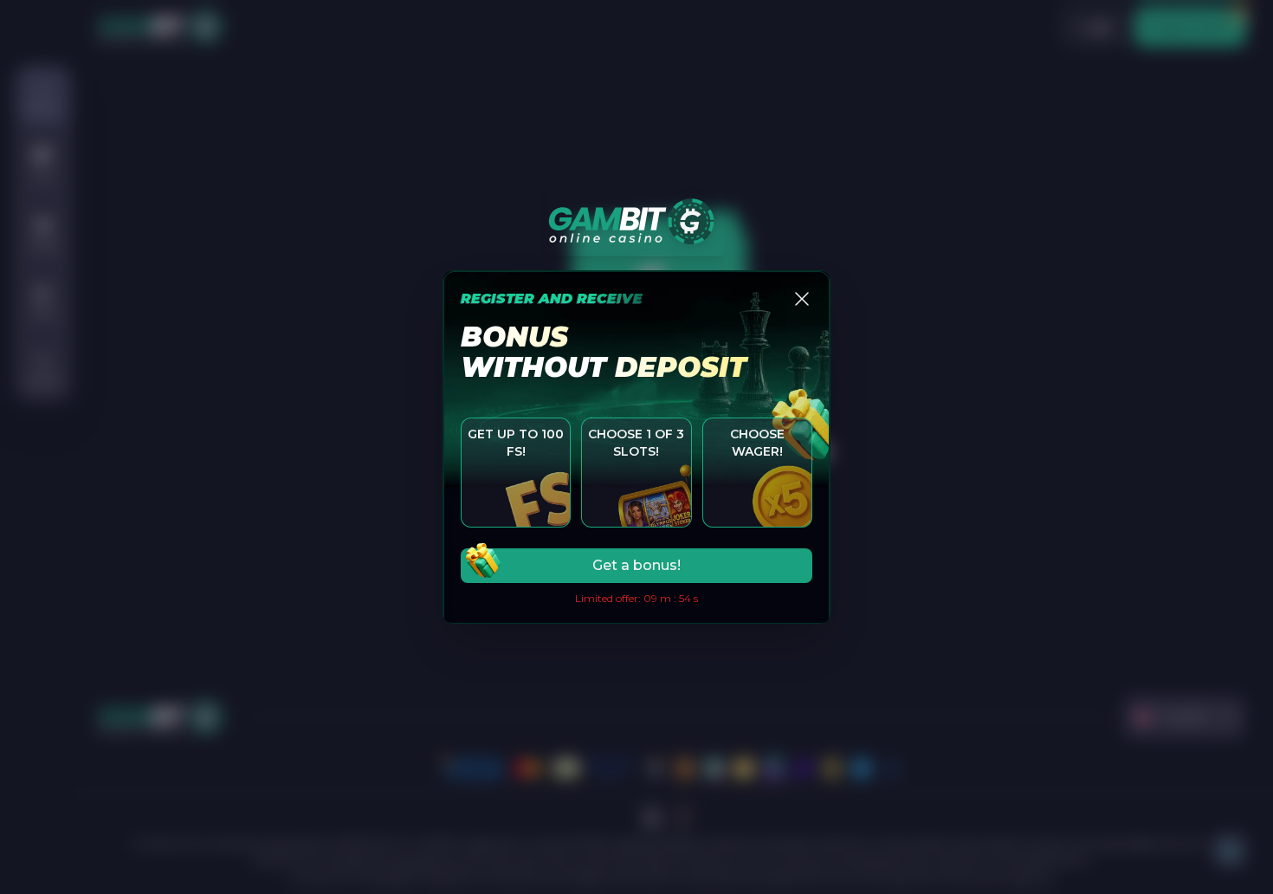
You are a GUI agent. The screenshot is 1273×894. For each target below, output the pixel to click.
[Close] (802, 298)
